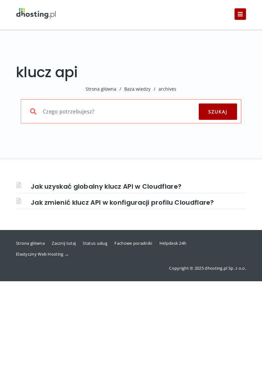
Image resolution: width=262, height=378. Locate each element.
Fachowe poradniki (133, 243)
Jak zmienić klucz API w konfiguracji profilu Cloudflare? (122, 202)
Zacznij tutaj (64, 243)
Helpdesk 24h (173, 243)
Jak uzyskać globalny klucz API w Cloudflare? (106, 186)
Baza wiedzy (137, 89)
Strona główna (101, 89)
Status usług (95, 243)
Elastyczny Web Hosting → (42, 254)
